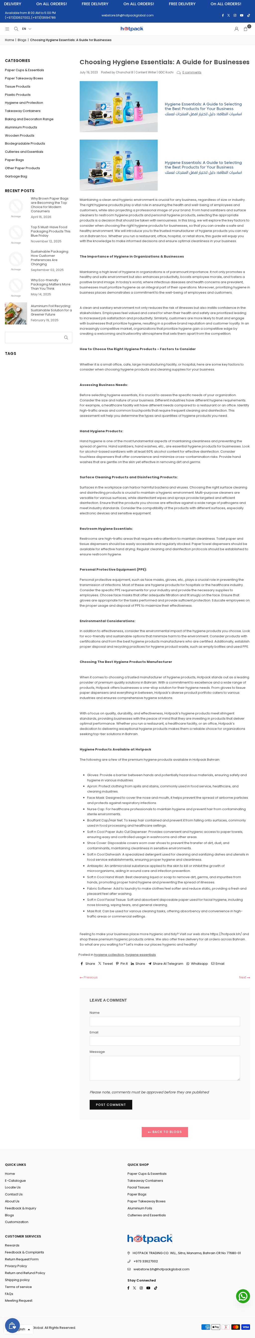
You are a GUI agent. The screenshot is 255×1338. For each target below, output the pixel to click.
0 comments (191, 72)
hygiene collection (109, 954)
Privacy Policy (16, 1266)
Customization (16, 1222)
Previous (90, 977)
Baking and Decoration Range (29, 119)
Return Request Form (22, 1259)
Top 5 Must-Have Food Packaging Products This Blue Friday (50, 231)
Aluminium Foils (140, 1208)
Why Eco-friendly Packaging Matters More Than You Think (50, 284)
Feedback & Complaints (24, 1252)
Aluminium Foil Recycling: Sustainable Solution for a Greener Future (51, 310)
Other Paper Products (22, 168)
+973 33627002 (145, 1261)
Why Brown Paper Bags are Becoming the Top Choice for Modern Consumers (49, 204)
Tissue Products (17, 86)
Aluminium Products (21, 127)
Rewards (12, 1245)
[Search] (16, 28)
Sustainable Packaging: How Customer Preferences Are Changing (50, 257)
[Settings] (236, 28)
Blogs (22, 40)
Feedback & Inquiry (20, 1208)
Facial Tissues (139, 1187)
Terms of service (18, 1286)
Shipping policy (17, 1280)
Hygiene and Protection (24, 102)
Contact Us (14, 1194)
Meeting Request (18, 1300)
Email (94, 1032)
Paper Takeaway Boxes (24, 78)
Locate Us (13, 1187)
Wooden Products (19, 135)
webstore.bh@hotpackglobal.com (161, 1269)
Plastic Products (18, 94)
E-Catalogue (15, 1180)
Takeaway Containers (23, 110)
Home (9, 40)
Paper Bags (14, 160)
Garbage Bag (16, 176)
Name (95, 1012)
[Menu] (7, 28)
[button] (245, 28)
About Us (12, 1201)
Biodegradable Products (25, 143)
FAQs (9, 1293)
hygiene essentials (141, 954)
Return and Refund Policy (25, 1273)
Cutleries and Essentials (24, 151)
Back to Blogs (166, 1131)
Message (97, 1051)
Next (243, 977)
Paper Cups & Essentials (24, 70)
